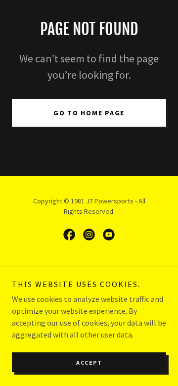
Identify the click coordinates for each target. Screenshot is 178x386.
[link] (69, 234)
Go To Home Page (89, 112)
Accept (89, 362)
